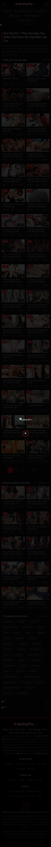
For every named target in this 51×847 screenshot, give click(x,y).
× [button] (25, 433)
